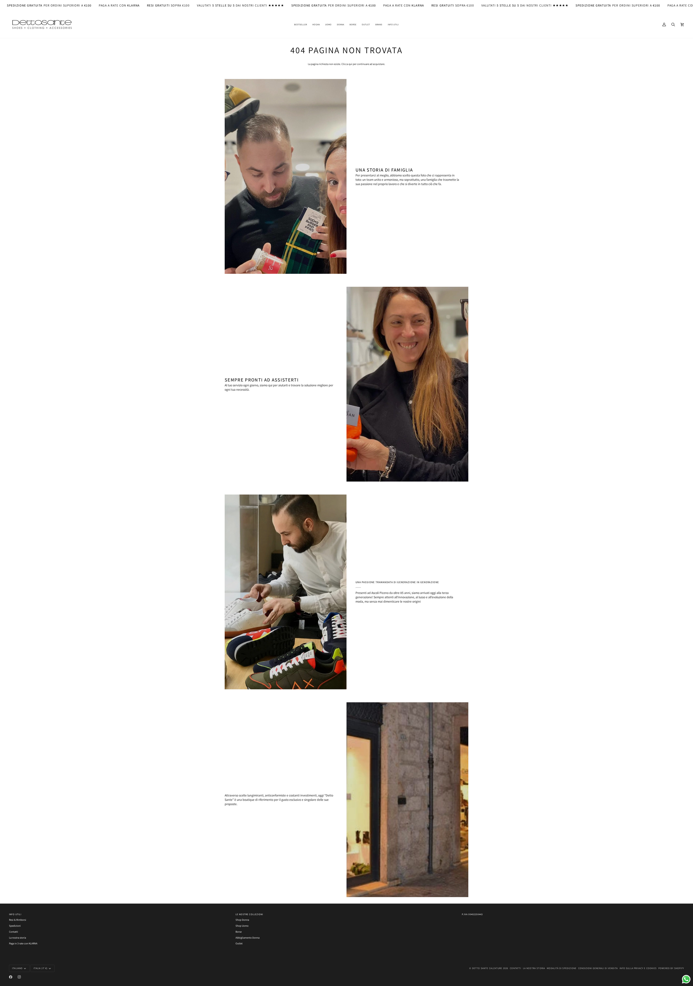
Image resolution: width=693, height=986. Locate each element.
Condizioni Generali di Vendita (598, 968)
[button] (300, 24)
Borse (239, 931)
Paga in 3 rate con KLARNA (23, 943)
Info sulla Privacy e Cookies (638, 968)
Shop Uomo (242, 925)
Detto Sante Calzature (487, 968)
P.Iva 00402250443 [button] (472, 914)
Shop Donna (242, 919)
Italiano (17, 968)
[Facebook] (10, 977)
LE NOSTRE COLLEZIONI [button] (249, 914)
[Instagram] (19, 977)
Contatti (13, 931)
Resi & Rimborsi (17, 919)
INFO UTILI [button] (15, 914)
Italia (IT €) (40, 968)
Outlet (239, 943)
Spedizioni (15, 925)
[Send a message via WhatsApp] (686, 979)
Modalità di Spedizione (561, 968)
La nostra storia (17, 937)
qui (350, 64)
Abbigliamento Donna (248, 937)
